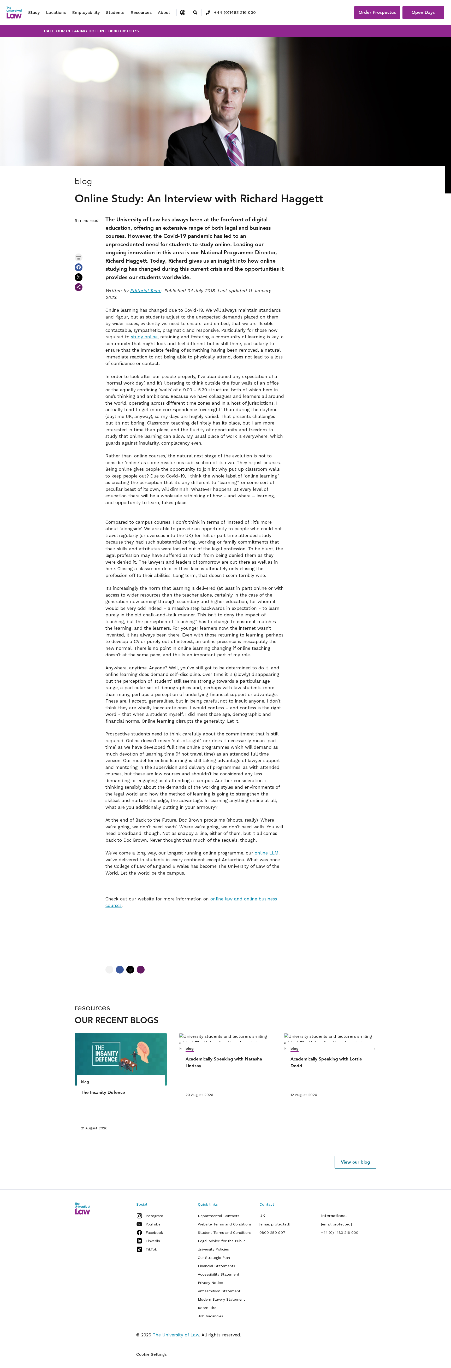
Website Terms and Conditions (225, 1224)
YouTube (153, 1224)
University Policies (213, 1249)
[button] (355, 1162)
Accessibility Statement (218, 1274)
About (164, 12)
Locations (56, 12)
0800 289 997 (272, 1232)
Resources (141, 12)
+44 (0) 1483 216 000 (339, 1232)
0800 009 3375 (123, 30)
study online (144, 336)
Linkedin (153, 1241)
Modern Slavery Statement (221, 1299)
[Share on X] (78, 277)
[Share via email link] (78, 287)
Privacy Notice (210, 1283)
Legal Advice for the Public (222, 1241)
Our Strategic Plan (214, 1257)
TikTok (151, 1249)
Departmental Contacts (218, 1216)
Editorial (139, 290)
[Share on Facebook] (78, 267)
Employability (86, 12)
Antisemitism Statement (219, 1291)
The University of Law (176, 1334)
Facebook (154, 1232)
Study (34, 12)
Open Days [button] (423, 12)
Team (154, 290)
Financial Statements (216, 1266)
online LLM (266, 853)
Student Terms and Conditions (225, 1232)
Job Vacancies (210, 1316)
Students (115, 12)
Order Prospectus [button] (377, 12)
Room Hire (207, 1308)
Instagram (154, 1216)
